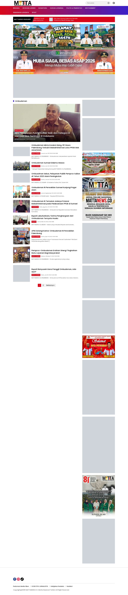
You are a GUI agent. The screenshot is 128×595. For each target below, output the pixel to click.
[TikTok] (22, 579)
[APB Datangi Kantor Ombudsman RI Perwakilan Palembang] (21, 236)
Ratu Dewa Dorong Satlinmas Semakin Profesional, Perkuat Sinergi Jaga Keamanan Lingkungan (50, 19)
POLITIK (34, 221)
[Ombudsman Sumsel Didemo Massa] (21, 165)
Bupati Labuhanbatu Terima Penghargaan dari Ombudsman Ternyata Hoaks (52, 217)
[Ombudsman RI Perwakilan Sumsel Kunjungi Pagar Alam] (21, 191)
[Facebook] (14, 579)
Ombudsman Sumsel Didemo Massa (48, 163)
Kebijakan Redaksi (57, 586)
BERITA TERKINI (19, 130)
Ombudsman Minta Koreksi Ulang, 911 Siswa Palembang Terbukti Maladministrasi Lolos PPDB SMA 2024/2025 (55, 147)
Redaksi (69, 586)
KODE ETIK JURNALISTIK (40, 586)
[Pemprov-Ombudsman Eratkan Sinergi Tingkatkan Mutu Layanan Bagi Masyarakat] (21, 254)
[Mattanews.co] (23, 3)
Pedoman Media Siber (21, 586)
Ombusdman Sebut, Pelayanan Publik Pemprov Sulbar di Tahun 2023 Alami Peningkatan (56, 174)
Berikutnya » (50, 285)
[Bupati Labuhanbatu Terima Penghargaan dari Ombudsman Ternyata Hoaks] (21, 220)
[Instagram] (18, 579)
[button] (108, 3)
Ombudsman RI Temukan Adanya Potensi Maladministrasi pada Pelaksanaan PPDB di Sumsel (54, 202)
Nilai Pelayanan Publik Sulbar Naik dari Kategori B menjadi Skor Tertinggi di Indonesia (42, 135)
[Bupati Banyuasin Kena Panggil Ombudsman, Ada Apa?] (21, 273)
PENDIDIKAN (35, 207)
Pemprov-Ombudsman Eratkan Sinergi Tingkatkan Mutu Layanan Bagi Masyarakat (54, 251)
